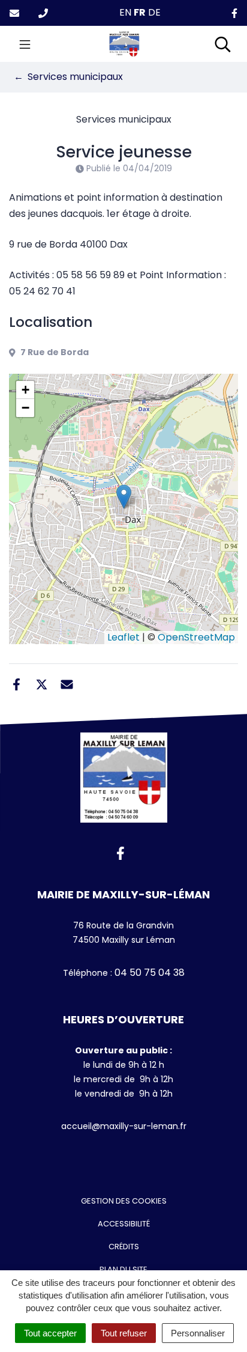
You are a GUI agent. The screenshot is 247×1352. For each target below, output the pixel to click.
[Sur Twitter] (41, 683)
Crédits (124, 1246)
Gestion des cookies (124, 1201)
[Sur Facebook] (16, 683)
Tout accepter (50, 1333)
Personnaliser (198, 1333)
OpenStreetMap (196, 637)
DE (154, 12)
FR (140, 12)
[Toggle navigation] (25, 44)
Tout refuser (124, 1333)
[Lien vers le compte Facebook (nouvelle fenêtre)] (234, 13)
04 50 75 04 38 (148, 972)
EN (125, 12)
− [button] (25, 407)
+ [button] (25, 389)
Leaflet (123, 637)
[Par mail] (66, 683)
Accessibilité (124, 1223)
